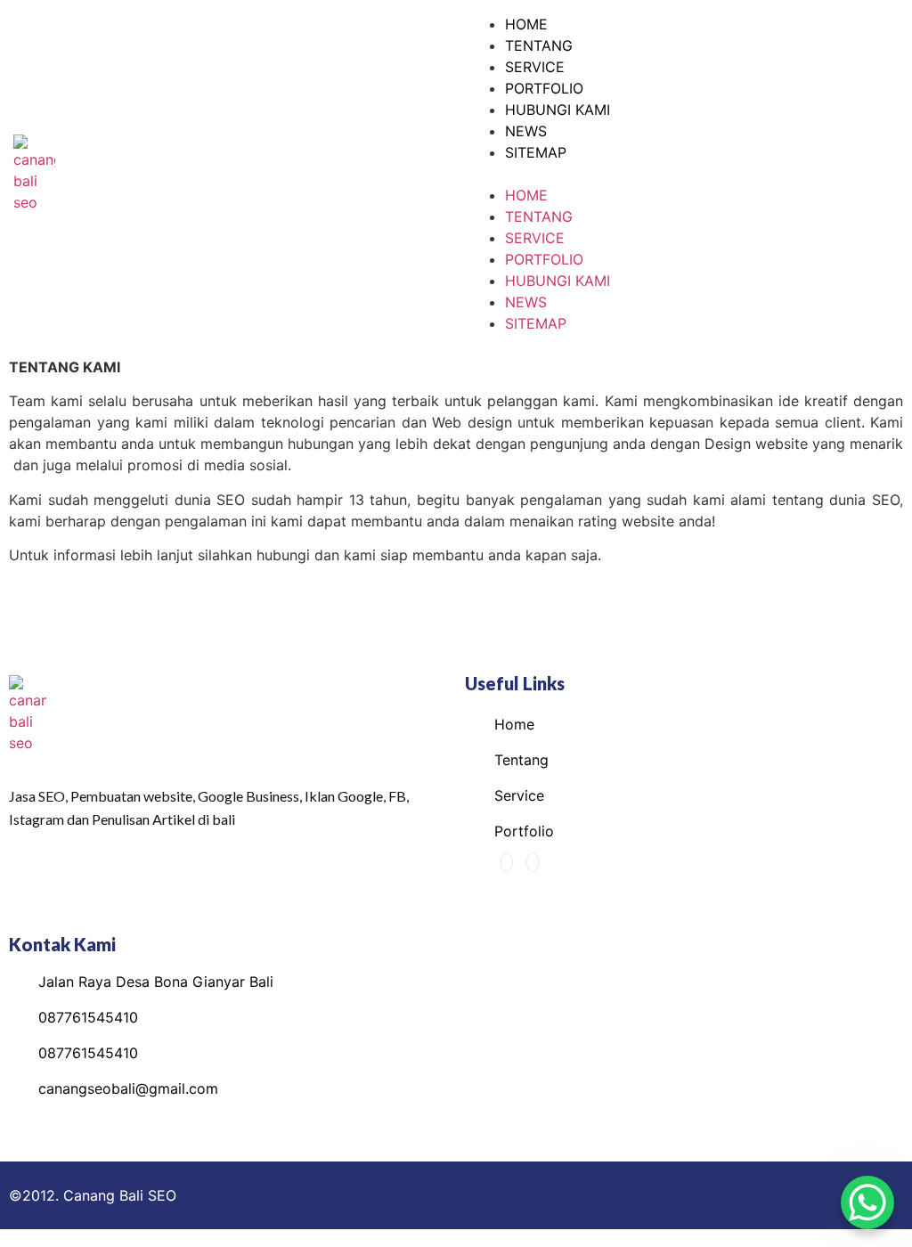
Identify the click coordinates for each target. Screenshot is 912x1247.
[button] (684, 173)
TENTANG (539, 45)
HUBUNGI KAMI (557, 109)
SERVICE (535, 67)
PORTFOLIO (544, 88)
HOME (526, 24)
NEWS (526, 131)
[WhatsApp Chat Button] (867, 1202)
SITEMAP (535, 152)
